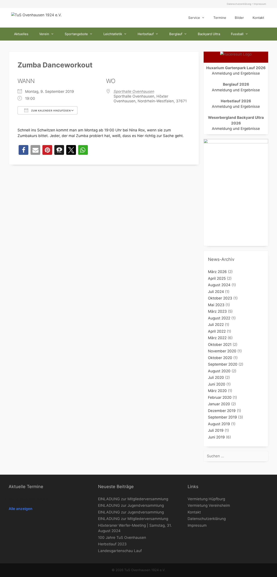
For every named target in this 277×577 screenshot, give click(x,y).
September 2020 (222, 364)
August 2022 (219, 318)
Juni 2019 (216, 437)
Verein (44, 34)
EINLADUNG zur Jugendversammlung (131, 505)
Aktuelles (21, 34)
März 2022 (217, 338)
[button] (23, 150)
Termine (219, 18)
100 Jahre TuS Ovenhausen (122, 537)
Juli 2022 (216, 324)
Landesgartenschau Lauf (120, 551)
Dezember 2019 (222, 411)
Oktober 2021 (220, 344)
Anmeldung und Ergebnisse (236, 73)
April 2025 (217, 278)
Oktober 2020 (220, 358)
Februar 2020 (220, 397)
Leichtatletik (112, 34)
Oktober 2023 (220, 298)
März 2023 (217, 311)
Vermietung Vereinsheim (209, 505)
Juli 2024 (216, 291)
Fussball (237, 34)
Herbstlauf (146, 34)
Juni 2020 (216, 384)
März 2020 (217, 391)
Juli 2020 (216, 377)
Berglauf (175, 34)
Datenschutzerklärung (239, 3)
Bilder (239, 18)
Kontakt (258, 18)
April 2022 (217, 331)
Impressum (260, 3)
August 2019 (219, 424)
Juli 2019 (216, 430)
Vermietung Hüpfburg (206, 499)
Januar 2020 (219, 404)
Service (194, 18)
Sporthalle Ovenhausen (134, 91)
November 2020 (222, 351)
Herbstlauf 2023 (112, 544)
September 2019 (222, 417)
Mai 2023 (216, 305)
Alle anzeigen (20, 509)
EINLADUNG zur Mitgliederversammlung (133, 499)
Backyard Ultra (209, 34)
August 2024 (219, 285)
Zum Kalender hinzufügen (50, 110)
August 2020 (219, 371)
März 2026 (217, 272)
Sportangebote (76, 34)
